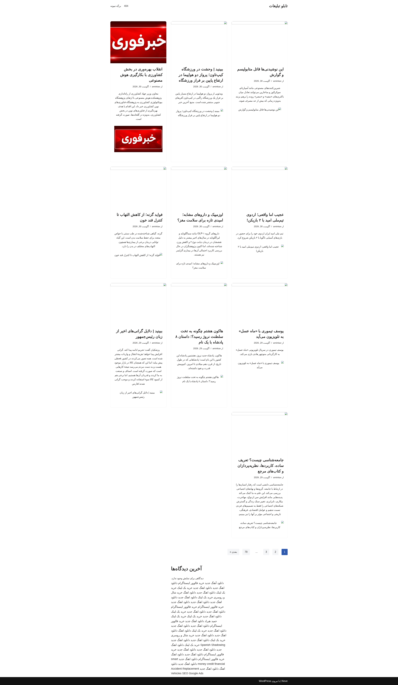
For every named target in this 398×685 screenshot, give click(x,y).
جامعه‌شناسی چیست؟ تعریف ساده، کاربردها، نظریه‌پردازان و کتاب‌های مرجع (261, 465)
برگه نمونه (115, 6)
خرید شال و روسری (182, 635)
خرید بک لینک (184, 587)
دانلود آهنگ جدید (214, 583)
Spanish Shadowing (212, 644)
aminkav (277, 81)
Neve (285, 681)
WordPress (265, 681)
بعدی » (233, 552)
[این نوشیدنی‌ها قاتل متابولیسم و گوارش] (260, 42)
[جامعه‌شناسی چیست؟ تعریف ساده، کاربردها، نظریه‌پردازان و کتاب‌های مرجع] (260, 433)
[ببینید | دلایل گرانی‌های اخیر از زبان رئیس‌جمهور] (138, 304)
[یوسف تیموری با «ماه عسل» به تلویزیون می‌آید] (260, 304)
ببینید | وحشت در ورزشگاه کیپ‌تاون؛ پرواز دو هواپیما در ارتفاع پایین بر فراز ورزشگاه (201, 74)
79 (246, 552)
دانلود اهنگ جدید (202, 587)
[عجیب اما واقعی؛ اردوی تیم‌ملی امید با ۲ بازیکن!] (260, 188)
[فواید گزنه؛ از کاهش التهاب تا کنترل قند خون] (138, 188)
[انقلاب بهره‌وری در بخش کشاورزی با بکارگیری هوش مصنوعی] (138, 42)
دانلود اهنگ (189, 592)
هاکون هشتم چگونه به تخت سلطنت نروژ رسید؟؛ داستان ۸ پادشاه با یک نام (199, 336)
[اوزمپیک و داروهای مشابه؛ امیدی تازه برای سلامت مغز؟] (199, 188)
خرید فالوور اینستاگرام (191, 583)
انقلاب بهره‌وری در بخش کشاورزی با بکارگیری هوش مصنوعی (141, 74)
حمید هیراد (211, 621)
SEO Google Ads (192, 673)
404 (126, 6)
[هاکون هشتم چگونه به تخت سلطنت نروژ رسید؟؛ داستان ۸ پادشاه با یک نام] (199, 304)
